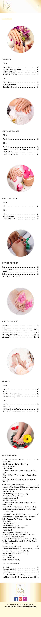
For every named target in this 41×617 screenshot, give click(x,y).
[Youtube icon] (20, 599)
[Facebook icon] (16, 599)
